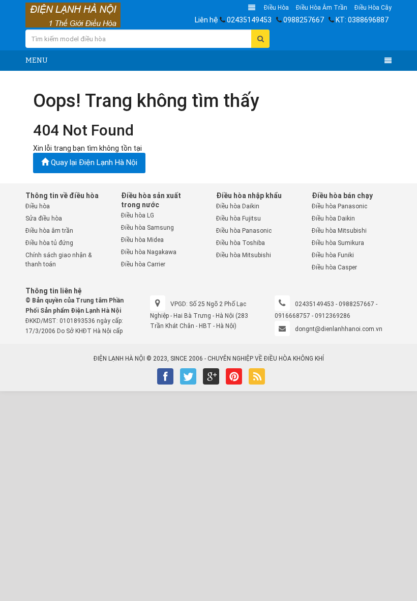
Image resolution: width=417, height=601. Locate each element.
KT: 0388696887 (362, 20)
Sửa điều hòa (43, 218)
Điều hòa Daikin (237, 206)
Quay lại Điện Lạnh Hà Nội (93, 162)
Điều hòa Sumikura (338, 243)
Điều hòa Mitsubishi (243, 255)
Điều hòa (276, 7)
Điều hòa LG (137, 215)
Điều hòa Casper (334, 267)
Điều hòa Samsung (147, 227)
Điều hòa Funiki (333, 255)
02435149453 (249, 20)
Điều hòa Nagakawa (148, 252)
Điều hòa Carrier (143, 264)
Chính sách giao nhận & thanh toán (58, 260)
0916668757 (292, 315)
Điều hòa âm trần (321, 7)
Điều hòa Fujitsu (238, 218)
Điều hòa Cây (373, 7)
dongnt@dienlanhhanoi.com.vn (338, 329)
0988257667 (303, 20)
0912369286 (332, 315)
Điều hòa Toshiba (240, 243)
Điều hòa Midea (142, 239)
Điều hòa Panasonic (244, 230)
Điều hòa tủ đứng (49, 243)
